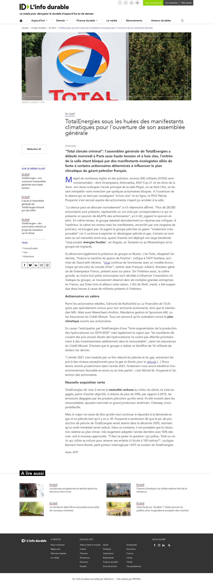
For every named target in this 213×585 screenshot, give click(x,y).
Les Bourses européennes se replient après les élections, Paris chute (73, 490)
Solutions (84, 562)
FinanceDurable (30, 248)
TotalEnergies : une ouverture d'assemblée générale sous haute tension (34, 183)
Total (107, 263)
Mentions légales (58, 553)
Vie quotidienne (133, 566)
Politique (107, 549)
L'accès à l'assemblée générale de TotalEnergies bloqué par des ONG (33, 205)
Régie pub (55, 549)
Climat (129, 562)
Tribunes (84, 553)
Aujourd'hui (38, 20)
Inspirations (108, 553)
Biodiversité (108, 557)
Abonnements (134, 20)
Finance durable (86, 20)
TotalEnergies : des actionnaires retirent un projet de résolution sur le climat (34, 228)
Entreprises (131, 544)
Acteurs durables (161, 20)
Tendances (84, 557)
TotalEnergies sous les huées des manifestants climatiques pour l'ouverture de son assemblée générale (106, 28)
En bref (52, 28)
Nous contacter (58, 544)
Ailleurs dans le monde (90, 544)
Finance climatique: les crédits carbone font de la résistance (161, 490)
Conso (129, 557)
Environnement (110, 566)
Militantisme (28, 256)
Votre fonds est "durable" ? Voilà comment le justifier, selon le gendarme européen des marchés (162, 509)
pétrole (151, 362)
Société (83, 566)
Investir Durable (38, 28)
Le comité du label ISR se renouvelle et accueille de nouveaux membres (74, 509)
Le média (111, 20)
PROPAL (136, 578)
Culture (129, 553)
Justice (83, 549)
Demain (60, 20)
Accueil (21, 21)
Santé (105, 544)
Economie (130, 549)
